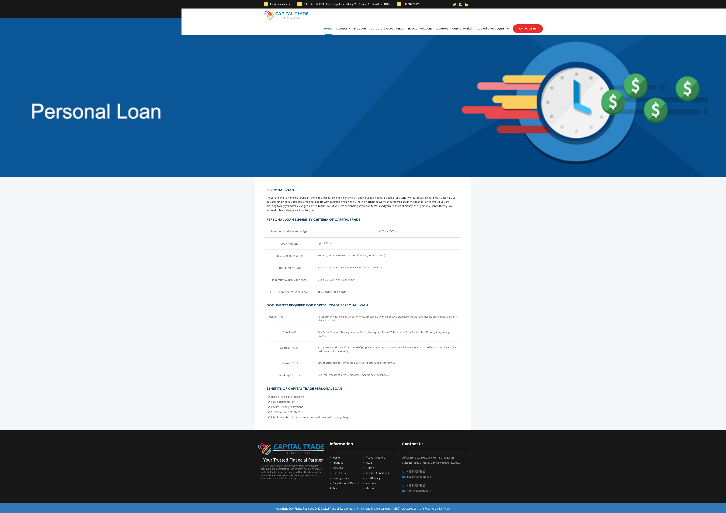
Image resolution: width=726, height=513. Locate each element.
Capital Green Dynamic (493, 28)
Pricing (370, 468)
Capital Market (462, 28)
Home (328, 28)
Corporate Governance (387, 28)
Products (360, 28)
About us (338, 462)
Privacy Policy (341, 478)
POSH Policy (373, 478)
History (370, 488)
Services (338, 468)
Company (343, 28)
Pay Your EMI (528, 28)
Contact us (339, 473)
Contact (442, 28)
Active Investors (375, 457)
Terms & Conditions (377, 473)
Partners (371, 483)
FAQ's (369, 462)
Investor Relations (419, 28)
